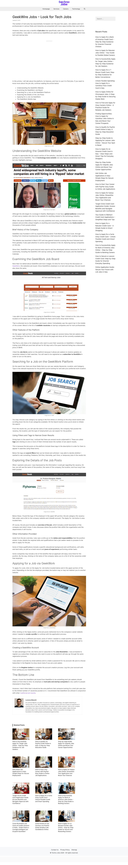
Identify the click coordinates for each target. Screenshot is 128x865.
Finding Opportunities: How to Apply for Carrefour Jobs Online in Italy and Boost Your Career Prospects (104, 118)
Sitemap (74, 850)
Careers (65, 9)
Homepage (46, 9)
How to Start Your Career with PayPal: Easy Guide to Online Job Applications (105, 186)
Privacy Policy (65, 850)
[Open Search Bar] (84, 9)
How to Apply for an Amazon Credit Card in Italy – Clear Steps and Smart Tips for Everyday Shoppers (104, 154)
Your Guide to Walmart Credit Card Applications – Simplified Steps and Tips (105, 217)
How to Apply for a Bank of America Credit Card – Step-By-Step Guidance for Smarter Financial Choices (104, 41)
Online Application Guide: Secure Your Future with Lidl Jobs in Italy (104, 269)
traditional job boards (28, 693)
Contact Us (54, 850)
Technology (76, 9)
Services (56, 9)
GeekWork (16, 266)
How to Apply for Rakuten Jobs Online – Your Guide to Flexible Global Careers (105, 52)
